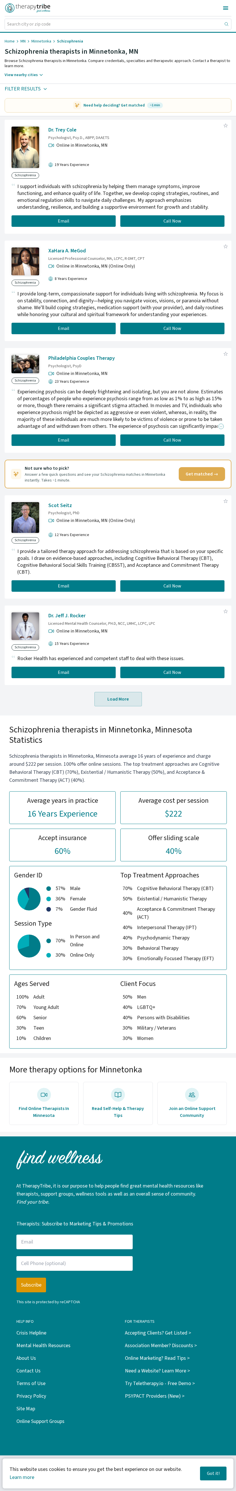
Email (63, 221)
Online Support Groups (40, 1421)
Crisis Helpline (31, 1333)
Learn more (21, 1477)
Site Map (25, 1408)
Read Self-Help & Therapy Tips (118, 1112)
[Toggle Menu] (225, 8)
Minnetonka (41, 41)
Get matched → (202, 474)
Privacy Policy (31, 1396)
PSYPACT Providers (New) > (154, 1396)
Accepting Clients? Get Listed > (158, 1333)
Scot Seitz (60, 505)
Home (10, 41)
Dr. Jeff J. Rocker (66, 615)
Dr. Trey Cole (62, 130)
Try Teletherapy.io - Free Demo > (160, 1383)
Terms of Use (30, 1383)
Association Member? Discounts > (161, 1345)
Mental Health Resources (43, 1345)
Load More (118, 699)
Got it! (213, 1473)
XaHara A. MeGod (67, 250)
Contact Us (28, 1370)
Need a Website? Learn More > (157, 1370)
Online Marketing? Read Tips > (157, 1358)
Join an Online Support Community (192, 1112)
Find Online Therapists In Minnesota (44, 1112)
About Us (26, 1358)
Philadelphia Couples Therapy (81, 358)
